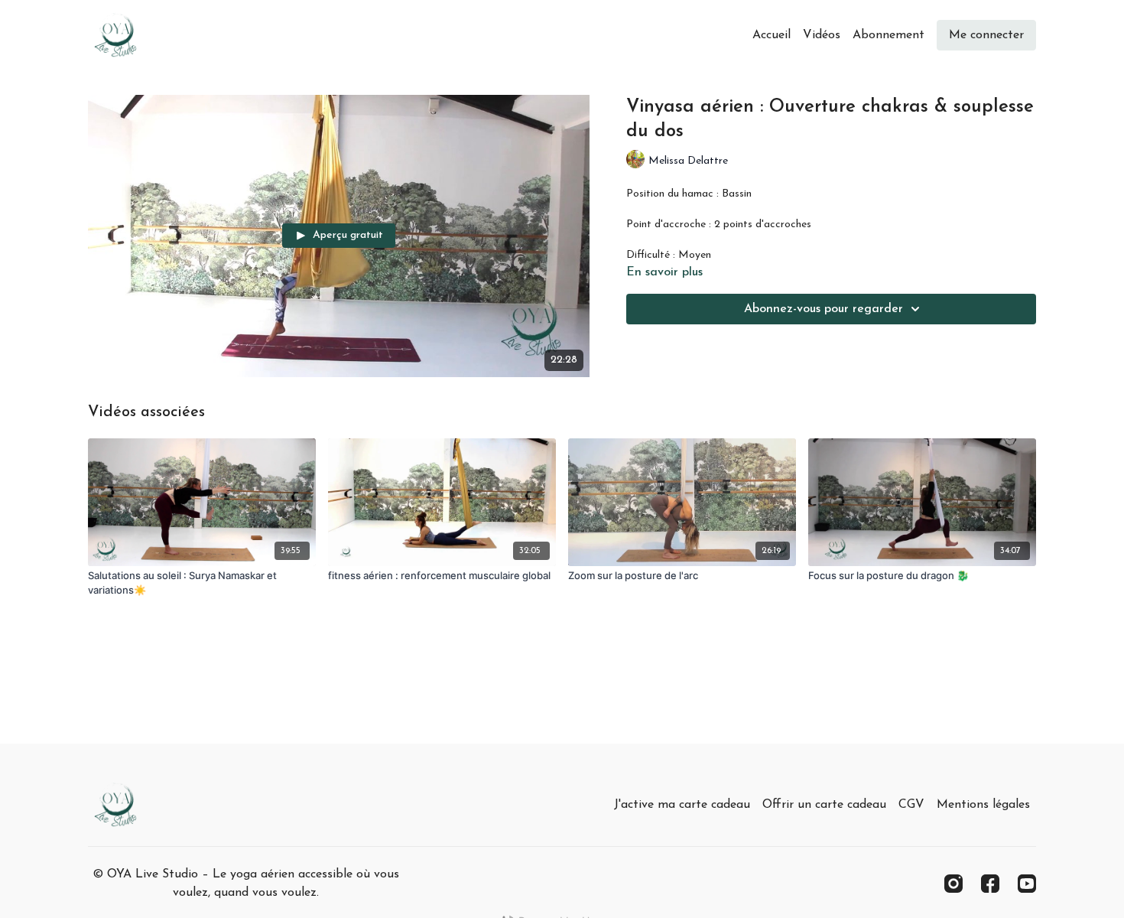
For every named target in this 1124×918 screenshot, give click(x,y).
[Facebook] (990, 883)
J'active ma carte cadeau (682, 805)
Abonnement (888, 35)
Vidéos (821, 35)
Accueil (771, 35)
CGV (911, 805)
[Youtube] (1027, 883)
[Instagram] (953, 883)
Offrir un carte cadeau (824, 805)
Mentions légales (983, 805)
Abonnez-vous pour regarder (823, 309)
